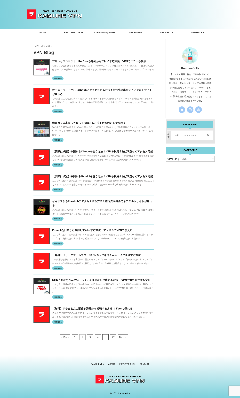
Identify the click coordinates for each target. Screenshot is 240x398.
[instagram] (190, 109)
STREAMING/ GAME (104, 32)
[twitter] (182, 109)
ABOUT (42, 32)
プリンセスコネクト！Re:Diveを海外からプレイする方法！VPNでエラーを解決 (99, 61)
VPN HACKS (197, 32)
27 (113, 337)
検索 (168, 135)
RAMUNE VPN (97, 364)
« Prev (65, 337)
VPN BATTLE (166, 32)
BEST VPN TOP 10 (73, 32)
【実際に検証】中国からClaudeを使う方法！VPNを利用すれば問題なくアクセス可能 (102, 151)
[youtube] (198, 109)
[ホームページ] (54, 24)
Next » (123, 337)
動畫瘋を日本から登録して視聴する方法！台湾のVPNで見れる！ (90, 122)
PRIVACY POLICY (127, 364)
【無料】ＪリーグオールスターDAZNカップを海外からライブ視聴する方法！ (97, 255)
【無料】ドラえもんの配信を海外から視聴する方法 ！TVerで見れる (92, 308)
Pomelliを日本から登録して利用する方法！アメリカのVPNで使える (92, 230)
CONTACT (144, 364)
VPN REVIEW (135, 32)
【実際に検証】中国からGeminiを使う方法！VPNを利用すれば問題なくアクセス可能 (102, 176)
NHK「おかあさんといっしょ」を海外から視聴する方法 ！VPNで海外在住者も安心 (101, 279)
